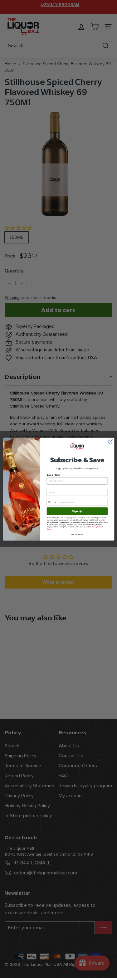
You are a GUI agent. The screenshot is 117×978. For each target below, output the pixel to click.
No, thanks (77, 534)
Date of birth (53, 475)
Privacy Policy (97, 527)
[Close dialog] (110, 441)
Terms (48, 529)
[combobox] (52, 502)
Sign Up (77, 511)
